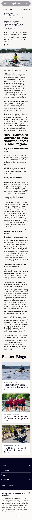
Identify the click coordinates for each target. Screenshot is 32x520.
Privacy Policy (21, 511)
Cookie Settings (16, 516)
